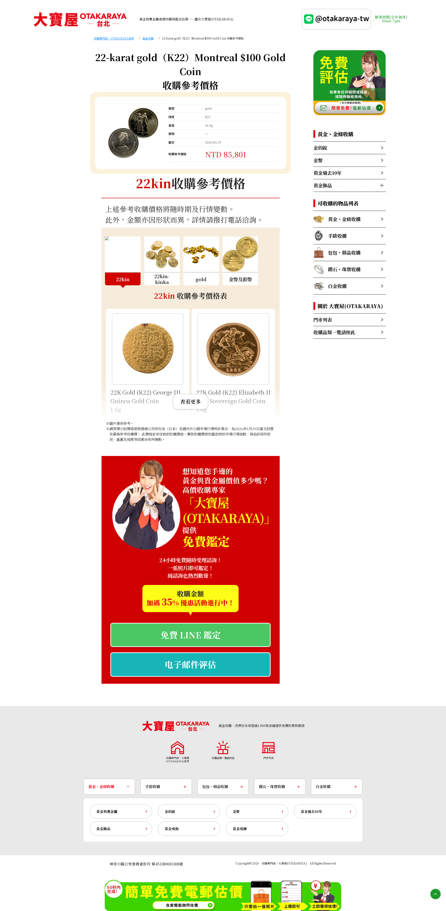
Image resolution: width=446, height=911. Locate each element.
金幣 (236, 811)
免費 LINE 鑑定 (191, 635)
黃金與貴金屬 (106, 811)
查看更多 (190, 401)
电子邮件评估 (190, 664)
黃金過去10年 (311, 811)
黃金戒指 (172, 828)
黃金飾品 (103, 828)
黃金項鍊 (240, 828)
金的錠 (170, 811)
